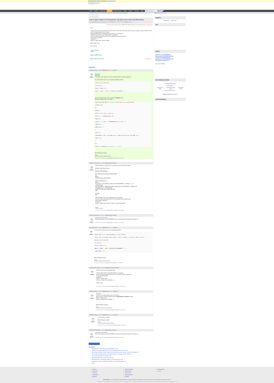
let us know (137, 379)
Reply (91, 58)
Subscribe (122, 12)
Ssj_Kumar (97, 163)
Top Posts (114, 12)
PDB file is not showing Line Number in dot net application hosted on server (109, 350)
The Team (94, 372)
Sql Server (97, 14)
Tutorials (136, 10)
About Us (94, 369)
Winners (118, 12)
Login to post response (94, 343)
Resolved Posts (131, 24)
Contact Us (94, 371)
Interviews (103, 10)
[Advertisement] (170, 42)
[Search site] (165, 10)
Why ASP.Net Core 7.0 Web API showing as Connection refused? (106, 359)
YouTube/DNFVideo (166, 58)
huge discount (112, 1)
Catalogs (126, 12)
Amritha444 (95, 21)
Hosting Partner (160, 369)
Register (162, 12)
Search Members (129, 374)
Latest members (168, 94)
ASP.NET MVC (91, 12)
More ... (93, 363)
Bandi (96, 70)
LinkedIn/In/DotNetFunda (167, 63)
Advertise (94, 376)
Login (165, 12)
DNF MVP (110, 12)
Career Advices (117, 10)
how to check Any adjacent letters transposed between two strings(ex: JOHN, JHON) (111, 354)
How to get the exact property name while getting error (104, 348)
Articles (96, 10)
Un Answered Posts (140, 24)
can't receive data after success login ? (100, 355)
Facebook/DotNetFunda (167, 60)
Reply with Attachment (99, 58)
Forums (109, 10)
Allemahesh (97, 267)
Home (90, 10)
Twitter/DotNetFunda (165, 61)
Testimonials (95, 374)
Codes (125, 10)
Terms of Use (128, 372)
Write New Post (110, 24)
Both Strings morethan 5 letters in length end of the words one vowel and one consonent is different (114, 352)
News (142, 10)
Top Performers (105, 12)
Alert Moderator (148, 58)
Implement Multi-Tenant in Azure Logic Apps (102, 357)
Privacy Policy (128, 371)
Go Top (159, 371)
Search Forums (118, 24)
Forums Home (149, 24)
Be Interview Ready (98, 12)
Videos (130, 10)
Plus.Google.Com (164, 64)
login (108, 158)
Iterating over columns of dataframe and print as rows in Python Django (108, 361)
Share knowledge (129, 369)
